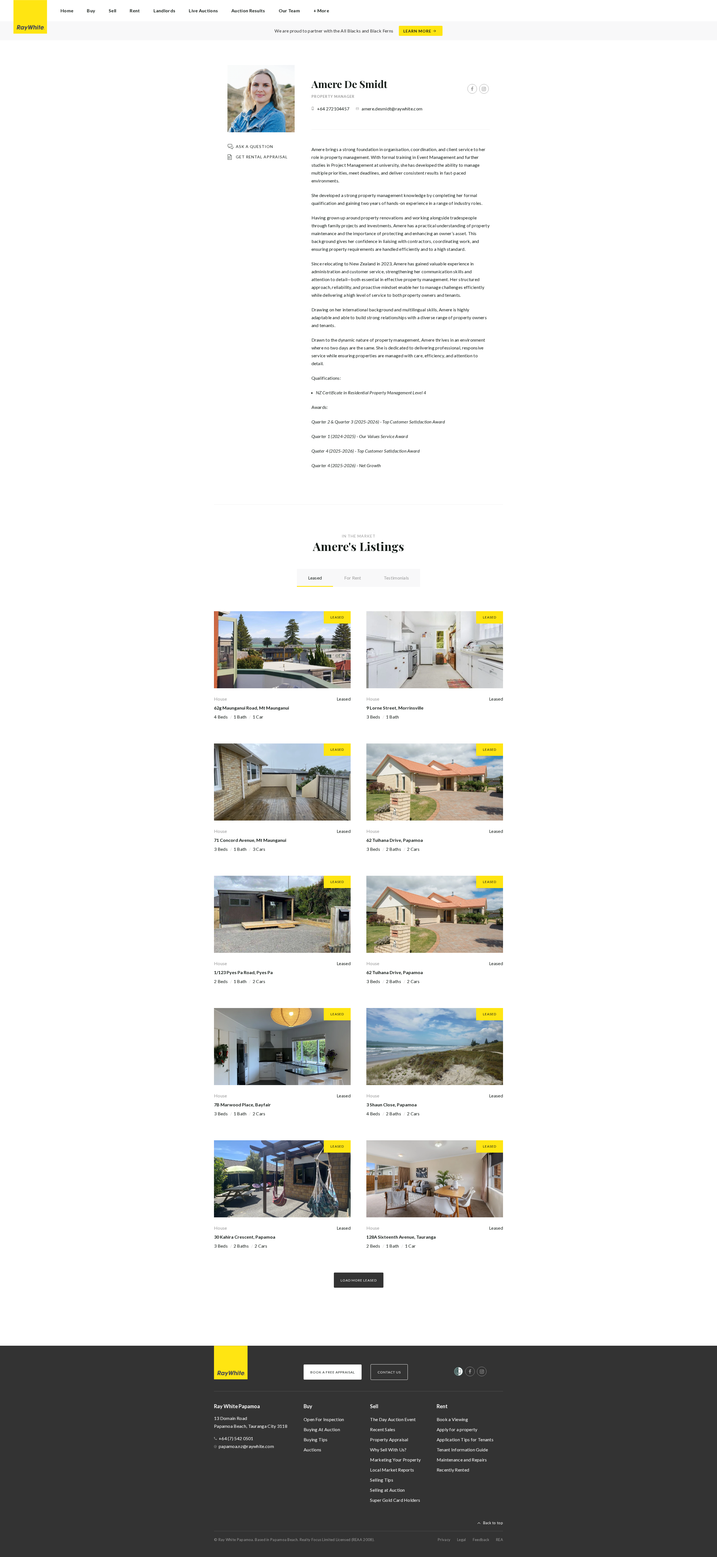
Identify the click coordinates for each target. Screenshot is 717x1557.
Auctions (312, 1449)
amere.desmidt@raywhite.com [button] (392, 108)
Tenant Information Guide (462, 1449)
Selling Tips (381, 1479)
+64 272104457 (333, 108)
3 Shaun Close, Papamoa (391, 1104)
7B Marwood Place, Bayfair (242, 1104)
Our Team (289, 10)
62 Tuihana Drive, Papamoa (394, 840)
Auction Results (248, 10)
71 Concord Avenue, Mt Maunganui (250, 840)
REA (499, 1539)
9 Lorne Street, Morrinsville (394, 707)
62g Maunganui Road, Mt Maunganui (251, 707)
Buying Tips (315, 1439)
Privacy (444, 1539)
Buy (308, 1406)
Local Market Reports (392, 1469)
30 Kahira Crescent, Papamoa (244, 1236)
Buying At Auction (322, 1429)
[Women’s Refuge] (458, 1373)
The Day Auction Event (393, 1419)
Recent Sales (382, 1429)
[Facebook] (472, 89)
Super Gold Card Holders (395, 1500)
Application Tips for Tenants (465, 1439)
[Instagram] (484, 89)
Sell (374, 1406)
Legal (461, 1539)
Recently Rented (453, 1469)
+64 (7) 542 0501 (236, 1438)
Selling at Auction (387, 1490)
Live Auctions (203, 10)
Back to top (493, 1523)
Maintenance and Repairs (462, 1459)
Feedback (481, 1539)
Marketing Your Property (395, 1459)
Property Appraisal (389, 1439)
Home (66, 10)
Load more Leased (359, 1280)
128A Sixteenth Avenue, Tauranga (401, 1236)
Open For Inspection (324, 1419)
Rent (442, 1406)
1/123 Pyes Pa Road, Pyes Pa (243, 972)
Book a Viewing (452, 1419)
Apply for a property (457, 1429)
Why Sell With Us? (388, 1449)
